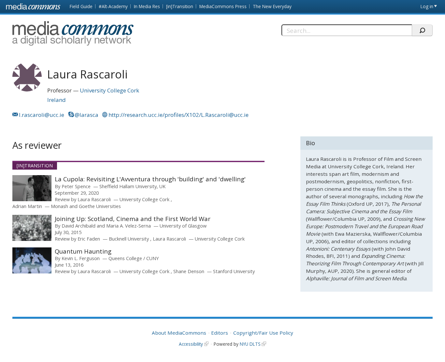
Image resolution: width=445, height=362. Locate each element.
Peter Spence (76, 186)
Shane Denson (188, 271)
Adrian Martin (27, 206)
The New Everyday (272, 6)
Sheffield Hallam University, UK (132, 186)
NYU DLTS (250, 344)
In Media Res (147, 6)
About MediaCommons (179, 332)
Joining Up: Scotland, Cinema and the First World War (132, 218)
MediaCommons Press (223, 6)
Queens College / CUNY (133, 258)
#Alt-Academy (113, 6)
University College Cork (109, 90)
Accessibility (191, 344)
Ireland (56, 100)
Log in (427, 6)
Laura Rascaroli (94, 199)
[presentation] (31, 188)
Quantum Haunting (83, 251)
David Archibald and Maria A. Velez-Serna (106, 226)
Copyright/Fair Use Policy (263, 332)
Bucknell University (129, 239)
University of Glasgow (183, 226)
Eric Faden (89, 239)
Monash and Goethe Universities (86, 206)
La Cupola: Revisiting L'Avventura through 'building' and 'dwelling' (150, 179)
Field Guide (81, 6)
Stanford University (234, 271)
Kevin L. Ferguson (81, 258)
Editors (219, 332)
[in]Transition (179, 6)
